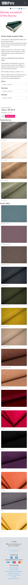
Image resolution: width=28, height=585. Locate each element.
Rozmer (3, 81)
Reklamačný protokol (14, 578)
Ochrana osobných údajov (14, 575)
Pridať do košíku (10, 116)
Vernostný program (14, 568)
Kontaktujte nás (14, 550)
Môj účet (24, 8)
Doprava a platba (14, 569)
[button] (3, 26)
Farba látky (4, 95)
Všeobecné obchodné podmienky (14, 571)
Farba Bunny (4, 88)
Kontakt (14, 576)
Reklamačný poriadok (14, 573)
